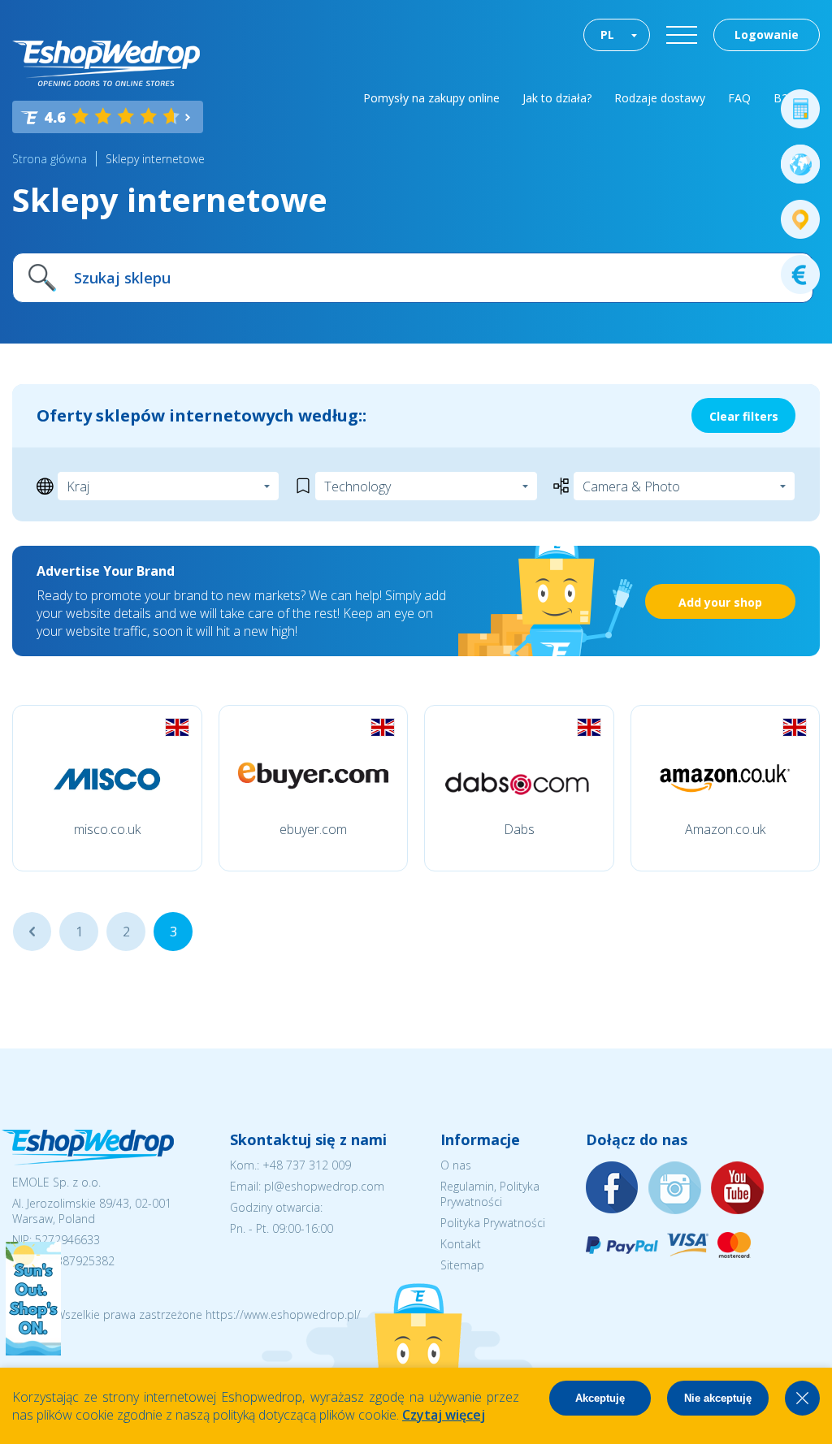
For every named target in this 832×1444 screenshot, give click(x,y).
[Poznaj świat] (800, 164)
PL (607, 34)
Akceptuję (600, 1398)
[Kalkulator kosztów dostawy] (800, 108)
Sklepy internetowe (155, 158)
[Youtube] (738, 1188)
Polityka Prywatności (492, 1222)
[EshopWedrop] (106, 63)
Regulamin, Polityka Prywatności (490, 1193)
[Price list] (800, 274)
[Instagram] (675, 1188)
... (32, 931)
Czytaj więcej (443, 1415)
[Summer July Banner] (33, 1351)
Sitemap (462, 1265)
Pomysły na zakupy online (431, 98)
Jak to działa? (557, 98)
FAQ (739, 98)
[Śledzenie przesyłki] (800, 219)
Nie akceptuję (718, 1398)
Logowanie (766, 34)
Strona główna (49, 158)
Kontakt (460, 1244)
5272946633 (67, 1239)
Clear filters (743, 416)
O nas (455, 1165)
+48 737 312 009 (306, 1165)
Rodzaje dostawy (659, 98)
